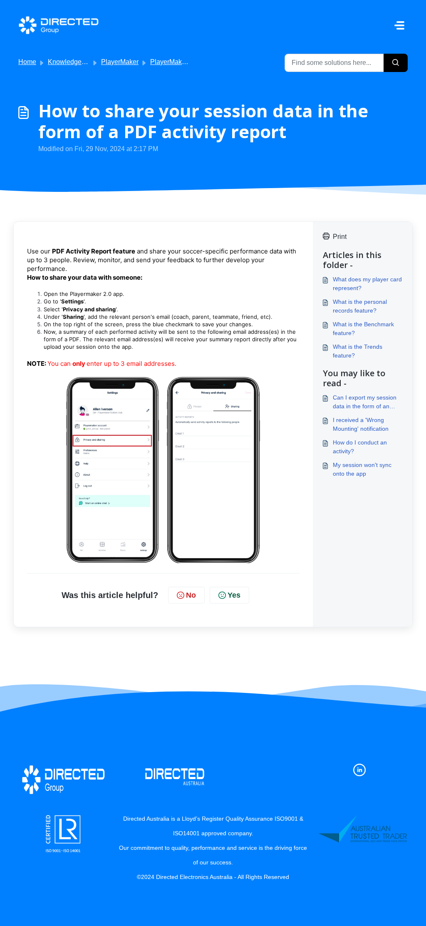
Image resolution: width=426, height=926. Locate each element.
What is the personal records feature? (360, 306)
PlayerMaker (120, 61)
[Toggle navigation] (399, 25)
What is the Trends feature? (357, 351)
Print (340, 236)
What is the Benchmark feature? (363, 328)
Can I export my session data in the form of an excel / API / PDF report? (365, 402)
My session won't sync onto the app (362, 469)
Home (27, 61)
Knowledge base (73, 61)
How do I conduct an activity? (360, 446)
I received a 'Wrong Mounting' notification (361, 424)
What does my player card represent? (367, 283)
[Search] (396, 63)
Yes (234, 595)
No (191, 595)
